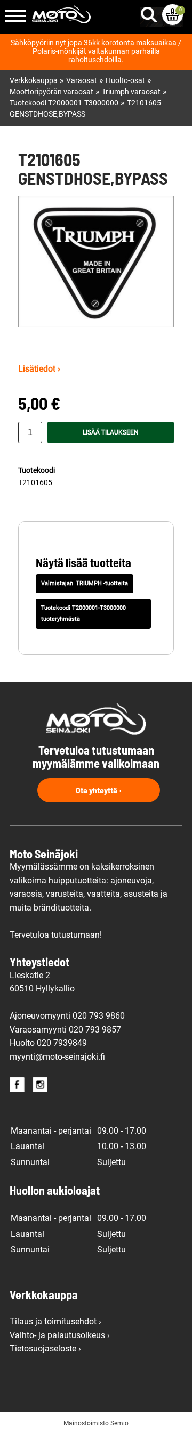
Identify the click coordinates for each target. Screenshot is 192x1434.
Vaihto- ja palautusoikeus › (60, 1335)
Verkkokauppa (34, 80)
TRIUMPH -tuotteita (102, 583)
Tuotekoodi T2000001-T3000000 (64, 103)
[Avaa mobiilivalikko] (15, 16)
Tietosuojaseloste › (45, 1348)
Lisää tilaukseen (111, 432)
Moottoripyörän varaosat (51, 91)
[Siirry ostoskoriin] (172, 14)
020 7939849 (62, 1043)
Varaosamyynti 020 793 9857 (65, 1030)
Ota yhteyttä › (99, 790)
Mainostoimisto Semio (96, 1423)
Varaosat (81, 80)
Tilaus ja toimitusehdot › (55, 1321)
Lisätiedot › (39, 369)
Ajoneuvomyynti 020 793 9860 (67, 1016)
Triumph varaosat (131, 91)
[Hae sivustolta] (151, 12)
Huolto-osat (125, 80)
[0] (172, 14)
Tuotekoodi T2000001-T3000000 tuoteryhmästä (83, 613)
